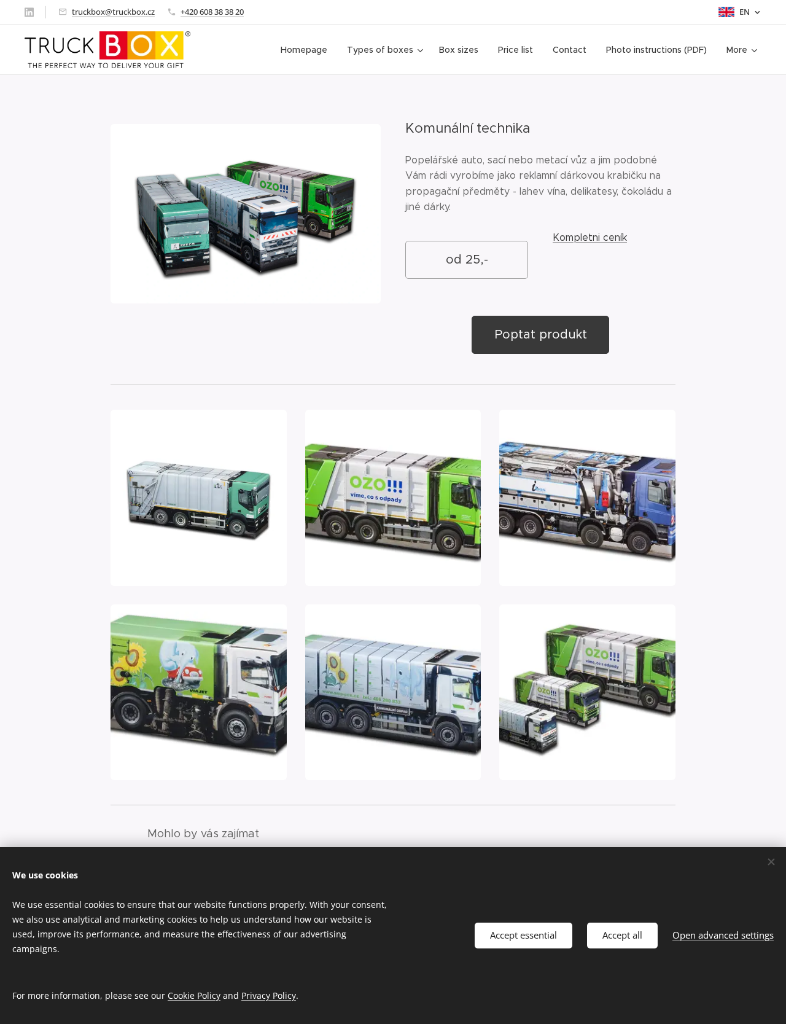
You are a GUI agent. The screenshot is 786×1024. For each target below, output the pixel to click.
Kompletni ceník (590, 237)
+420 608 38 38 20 (212, 11)
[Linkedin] (29, 12)
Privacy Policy (268, 995)
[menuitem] (307, 49)
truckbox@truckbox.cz (113, 11)
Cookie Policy (194, 995)
